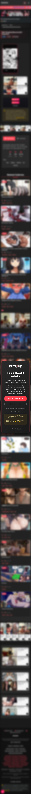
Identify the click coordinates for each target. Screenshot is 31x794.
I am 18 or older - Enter (15, 398)
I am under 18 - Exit (15, 404)
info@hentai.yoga (18, 421)
